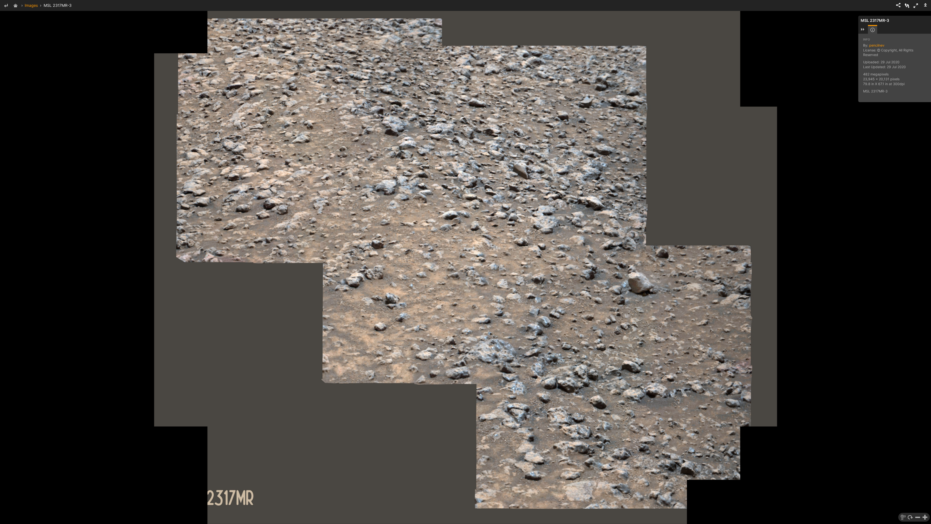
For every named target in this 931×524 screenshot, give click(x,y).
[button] (915, 5)
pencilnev (876, 45)
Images (31, 5)
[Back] (6, 6)
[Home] (15, 6)
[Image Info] (872, 30)
